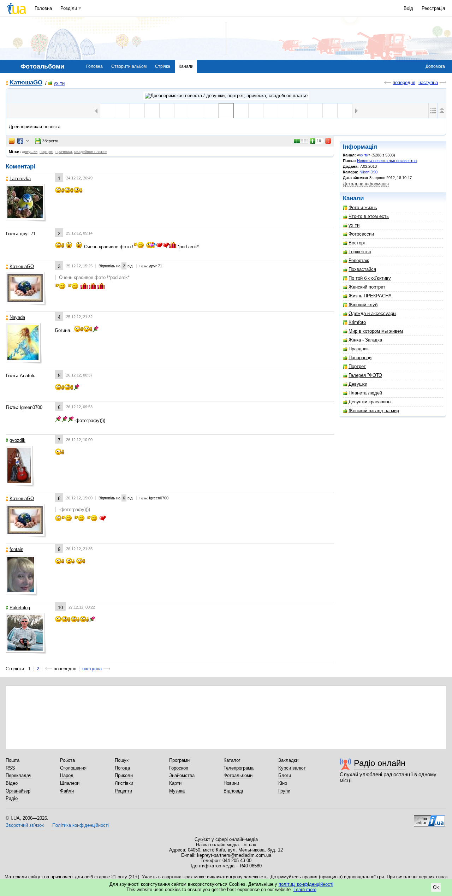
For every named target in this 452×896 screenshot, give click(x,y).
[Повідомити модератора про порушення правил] (328, 141)
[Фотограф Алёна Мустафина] (122, 110)
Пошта (12, 760)
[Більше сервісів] (27, 141)
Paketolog (20, 607)
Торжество (360, 251)
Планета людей (365, 393)
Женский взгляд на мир (374, 410)
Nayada (17, 317)
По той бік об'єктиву (370, 278)
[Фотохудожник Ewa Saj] (211, 110)
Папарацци (360, 357)
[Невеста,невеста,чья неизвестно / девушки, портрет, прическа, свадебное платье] (226, 95)
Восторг (357, 242)
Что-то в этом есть (369, 216)
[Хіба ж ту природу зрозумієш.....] (300, 110)
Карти (175, 783)
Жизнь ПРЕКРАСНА (370, 295)
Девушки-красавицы (370, 401)
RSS (10, 768)
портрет (46, 151)
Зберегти (50, 141)
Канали (186, 66)
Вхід (408, 8)
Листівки (124, 783)
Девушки (358, 384)
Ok (436, 887)
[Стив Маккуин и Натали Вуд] (166, 110)
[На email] (11, 141)
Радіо (12, 798)
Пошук (122, 760)
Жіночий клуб (363, 304)
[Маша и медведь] (330, 110)
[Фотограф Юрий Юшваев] (196, 110)
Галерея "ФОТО (365, 375)
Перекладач (18, 775)
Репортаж (359, 260)
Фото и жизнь (363, 207)
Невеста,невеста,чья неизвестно (387, 161)
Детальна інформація (366, 183)
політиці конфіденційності (306, 884)
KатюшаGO (26, 83)
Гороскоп (178, 768)
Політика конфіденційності (80, 825)
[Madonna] (107, 110)
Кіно (282, 783)
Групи (284, 791)
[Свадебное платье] (181, 110)
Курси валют (292, 768)
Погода (122, 768)
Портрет (357, 366)
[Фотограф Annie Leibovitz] (137, 110)
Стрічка (162, 66)
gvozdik (17, 440)
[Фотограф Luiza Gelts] (344, 110)
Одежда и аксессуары (372, 313)
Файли (67, 791)
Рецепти (123, 791)
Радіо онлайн (379, 763)
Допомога (435, 66)
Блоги (284, 775)
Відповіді (233, 791)
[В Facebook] (20, 141)
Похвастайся (362, 269)
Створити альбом (129, 66)
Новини (231, 783)
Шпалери (69, 783)
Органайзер (18, 791)
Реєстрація (433, 8)
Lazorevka (20, 178)
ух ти (59, 83)
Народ (66, 775)
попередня (404, 82)
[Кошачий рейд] (152, 110)
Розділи (68, 8)
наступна (428, 82)
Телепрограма (239, 768)
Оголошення (73, 768)
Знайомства (182, 775)
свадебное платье (90, 151)
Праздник (359, 348)
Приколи (124, 775)
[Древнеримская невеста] (226, 110)
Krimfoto (357, 322)
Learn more (304, 889)
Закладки (288, 760)
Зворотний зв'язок (25, 825)
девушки (29, 151)
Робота (67, 760)
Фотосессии (361, 234)
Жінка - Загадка (365, 340)
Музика (177, 791)
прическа (63, 151)
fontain (16, 549)
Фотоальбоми (238, 775)
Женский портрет (367, 287)
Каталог (232, 760)
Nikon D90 (368, 172)
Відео (12, 783)
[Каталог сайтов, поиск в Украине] (429, 818)
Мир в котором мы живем (376, 331)
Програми (179, 760)
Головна (43, 8)
